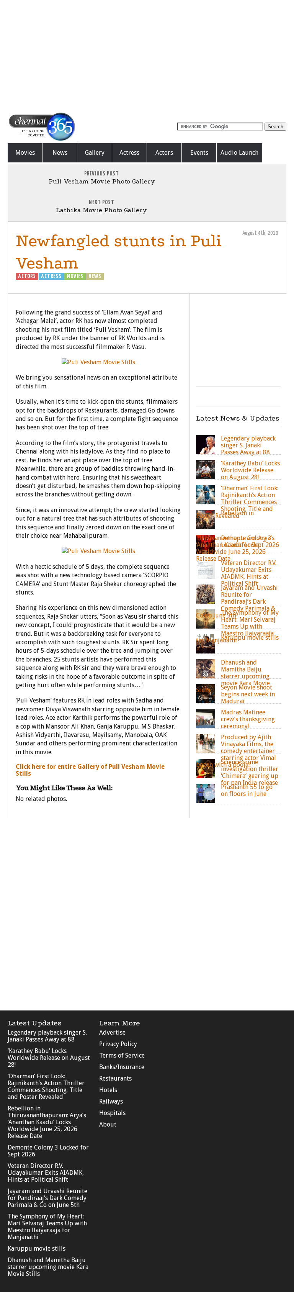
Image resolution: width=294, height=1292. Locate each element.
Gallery (95, 152)
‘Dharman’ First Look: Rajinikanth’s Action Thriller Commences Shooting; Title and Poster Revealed (46, 1086)
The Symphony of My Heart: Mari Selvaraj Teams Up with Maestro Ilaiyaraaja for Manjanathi (47, 1227)
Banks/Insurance (121, 1067)
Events (199, 152)
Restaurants (115, 1078)
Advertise (112, 1032)
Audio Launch (239, 152)
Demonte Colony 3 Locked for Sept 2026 (48, 1151)
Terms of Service (122, 1055)
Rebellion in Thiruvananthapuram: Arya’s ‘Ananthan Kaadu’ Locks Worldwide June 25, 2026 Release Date (47, 1122)
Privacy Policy (118, 1044)
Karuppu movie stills (36, 1248)
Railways (111, 1101)
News (59, 152)
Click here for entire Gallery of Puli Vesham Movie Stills (90, 770)
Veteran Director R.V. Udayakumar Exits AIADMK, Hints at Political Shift (46, 1172)
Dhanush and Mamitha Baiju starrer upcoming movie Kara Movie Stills (48, 1266)
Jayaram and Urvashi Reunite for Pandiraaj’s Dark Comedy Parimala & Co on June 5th (47, 1197)
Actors (164, 152)
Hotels (108, 1090)
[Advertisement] (147, 55)
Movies (25, 152)
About (107, 1124)
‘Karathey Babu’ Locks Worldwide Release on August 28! (49, 1057)
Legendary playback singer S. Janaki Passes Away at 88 (47, 1036)
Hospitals (112, 1113)
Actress (129, 152)
